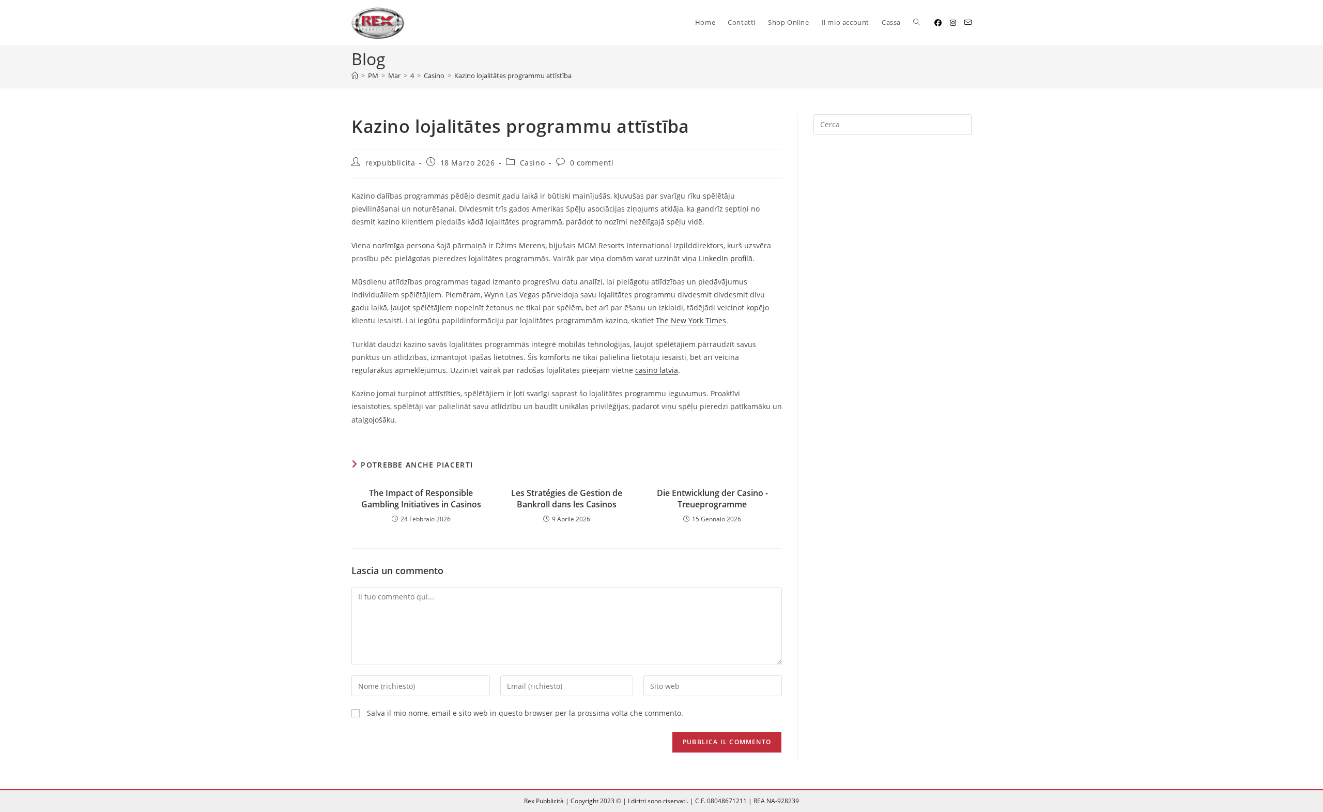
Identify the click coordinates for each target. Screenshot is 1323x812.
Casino (532, 163)
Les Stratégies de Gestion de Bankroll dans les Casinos (566, 498)
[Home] (354, 75)
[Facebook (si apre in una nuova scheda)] (938, 22)
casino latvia (656, 370)
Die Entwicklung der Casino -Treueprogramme (712, 498)
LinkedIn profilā (725, 258)
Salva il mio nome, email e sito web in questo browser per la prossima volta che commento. (525, 713)
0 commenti (592, 163)
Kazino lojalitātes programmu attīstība (513, 75)
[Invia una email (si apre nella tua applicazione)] (968, 22)
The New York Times (691, 320)
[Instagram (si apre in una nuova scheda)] (953, 22)
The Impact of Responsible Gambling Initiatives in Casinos (421, 498)
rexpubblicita (390, 163)
